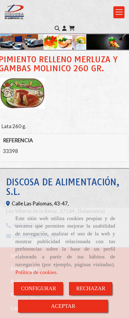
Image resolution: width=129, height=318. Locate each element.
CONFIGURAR (38, 288)
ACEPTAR (63, 306)
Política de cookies (35, 272)
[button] (64, 28)
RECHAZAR (90, 288)
